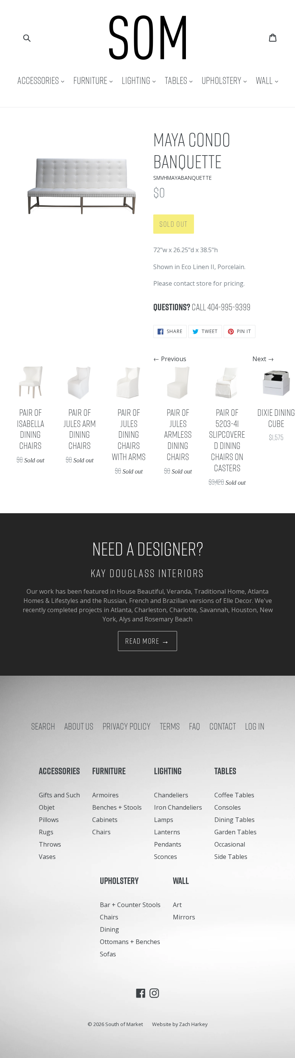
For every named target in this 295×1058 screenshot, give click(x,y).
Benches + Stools (117, 807)
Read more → (147, 641)
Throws (50, 844)
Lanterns (167, 832)
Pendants (167, 844)
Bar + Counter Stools (130, 905)
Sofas (108, 954)
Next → (263, 359)
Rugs (46, 832)
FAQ (194, 726)
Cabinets (105, 819)
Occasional (229, 844)
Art (177, 905)
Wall (269, 80)
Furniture (94, 80)
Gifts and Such (59, 795)
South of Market (124, 1024)
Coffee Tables (234, 795)
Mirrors (184, 917)
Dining (109, 929)
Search (43, 726)
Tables (180, 80)
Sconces (165, 856)
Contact (222, 726)
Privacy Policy (127, 726)
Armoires (105, 795)
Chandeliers (171, 795)
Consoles (227, 807)
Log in (254, 726)
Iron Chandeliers (178, 807)
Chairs (101, 832)
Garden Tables (235, 832)
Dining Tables (234, 819)
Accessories (42, 80)
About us (78, 726)
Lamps (163, 819)
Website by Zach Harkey (179, 1024)
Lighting (140, 80)
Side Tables (230, 856)
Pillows (49, 819)
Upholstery (226, 80)
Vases (47, 856)
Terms (170, 726)
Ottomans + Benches (130, 941)
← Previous (169, 359)
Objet (47, 807)
